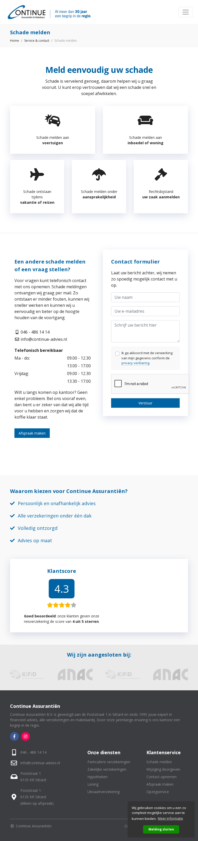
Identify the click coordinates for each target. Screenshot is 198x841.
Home (14, 40)
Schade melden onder (99, 194)
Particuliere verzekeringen (108, 761)
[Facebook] (14, 736)
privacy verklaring (135, 363)
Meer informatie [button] (170, 818)
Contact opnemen (161, 776)
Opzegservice (157, 791)
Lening (92, 784)
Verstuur (145, 403)
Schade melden (159, 761)
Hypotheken (97, 776)
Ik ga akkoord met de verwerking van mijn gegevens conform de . (146, 358)
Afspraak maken (32, 433)
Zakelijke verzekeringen (106, 769)
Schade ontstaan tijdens (37, 197)
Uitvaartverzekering (103, 791)
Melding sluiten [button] (161, 829)
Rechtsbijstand (161, 194)
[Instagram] (25, 736)
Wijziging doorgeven (163, 769)
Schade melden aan (52, 140)
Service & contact (36, 40)
